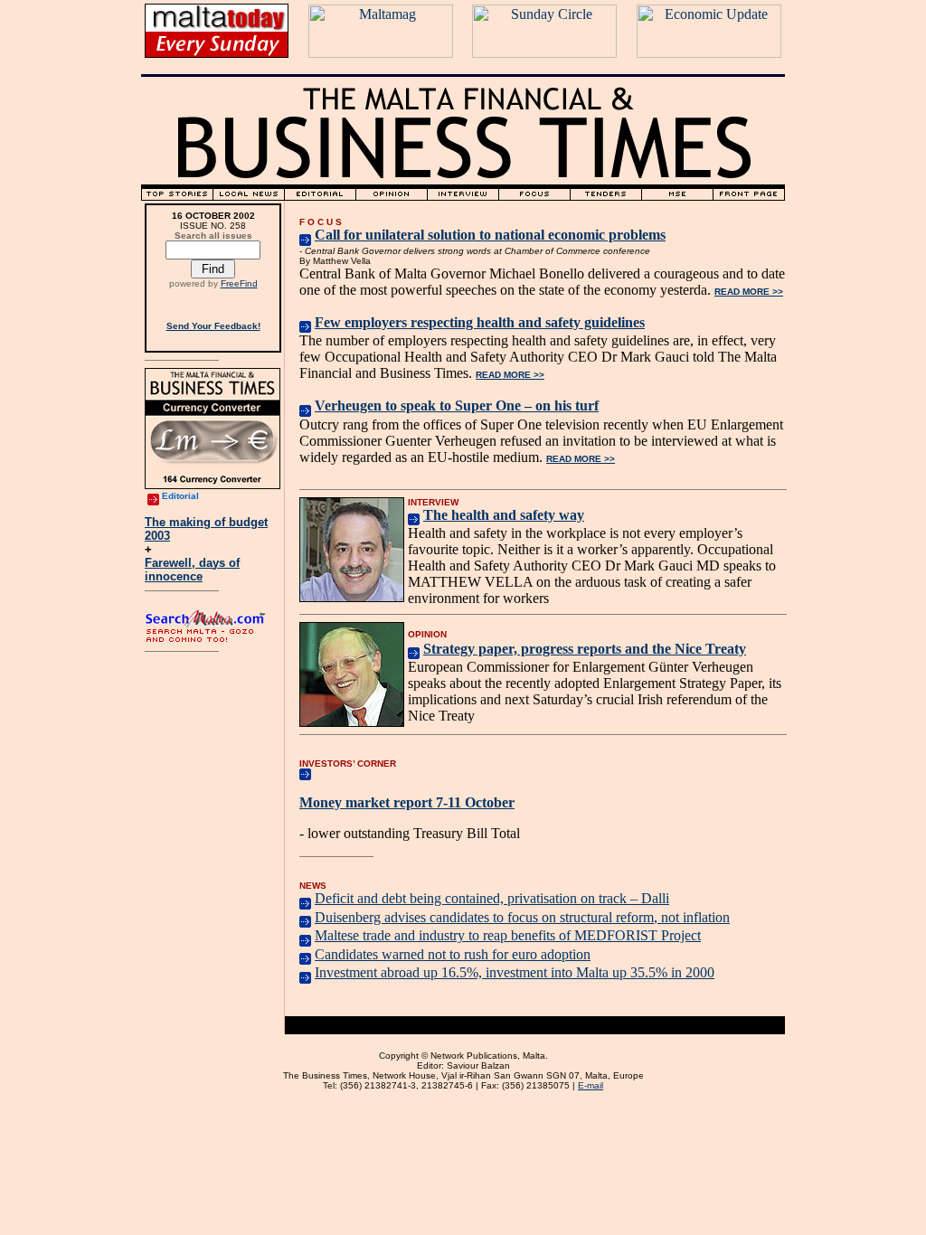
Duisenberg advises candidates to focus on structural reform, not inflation (522, 917)
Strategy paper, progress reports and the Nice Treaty (584, 648)
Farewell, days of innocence (192, 569)
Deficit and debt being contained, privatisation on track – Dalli (492, 898)
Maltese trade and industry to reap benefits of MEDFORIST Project (508, 935)
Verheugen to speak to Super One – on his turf (457, 405)
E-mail (590, 1085)
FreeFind (239, 283)
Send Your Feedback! (213, 326)
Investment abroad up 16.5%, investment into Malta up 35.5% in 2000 (514, 972)
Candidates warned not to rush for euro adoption (453, 954)
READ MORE (748, 292)
